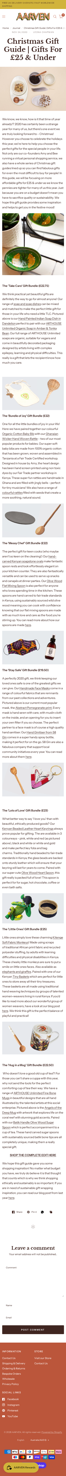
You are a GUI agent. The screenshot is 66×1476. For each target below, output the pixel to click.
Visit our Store (42, 1358)
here (28, 625)
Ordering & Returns (13, 1368)
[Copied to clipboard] (52, 1212)
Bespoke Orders (11, 1373)
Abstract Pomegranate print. (33, 707)
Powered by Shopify (51, 1432)
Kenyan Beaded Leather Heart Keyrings (27, 828)
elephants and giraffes (16, 971)
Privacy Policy (10, 1384)
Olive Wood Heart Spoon (37, 872)
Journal (16, 28)
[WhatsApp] (43, 1212)
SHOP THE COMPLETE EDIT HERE (33, 1155)
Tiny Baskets (21, 976)
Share (19, 1212)
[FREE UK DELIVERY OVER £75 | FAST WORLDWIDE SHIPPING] (33, 4)
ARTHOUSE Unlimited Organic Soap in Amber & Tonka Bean (32, 328)
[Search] (55, 16)
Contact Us (8, 1358)
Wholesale (8, 1378)
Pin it (34, 1212)
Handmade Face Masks (34, 688)
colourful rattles (12, 492)
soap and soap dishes (27, 304)
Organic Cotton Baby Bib (18, 433)
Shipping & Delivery (13, 1363)
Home (6, 28)
